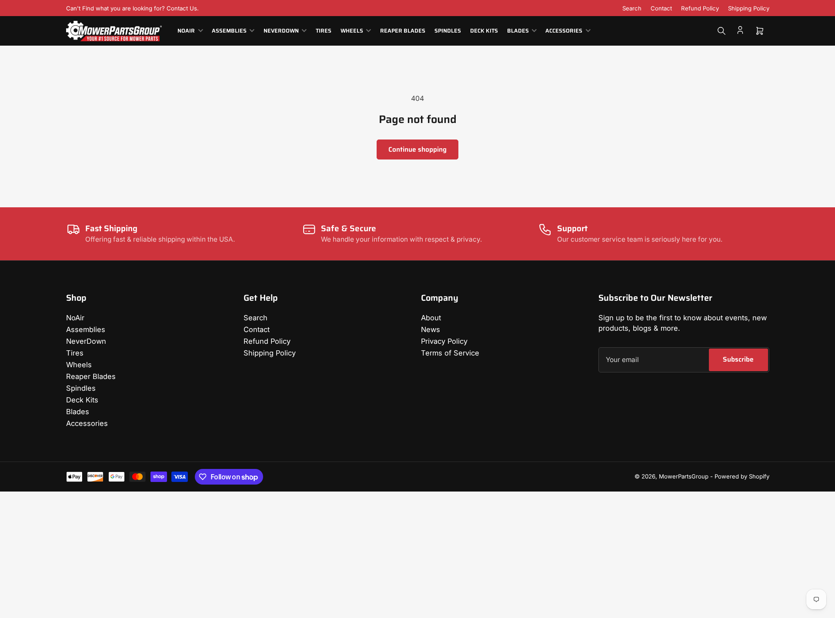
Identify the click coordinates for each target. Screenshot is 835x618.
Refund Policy (700, 8)
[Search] (721, 30)
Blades (518, 31)
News (430, 329)
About (431, 317)
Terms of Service (450, 353)
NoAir (186, 31)
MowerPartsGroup (683, 476)
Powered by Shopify (742, 476)
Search (631, 8)
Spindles (447, 31)
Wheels (352, 31)
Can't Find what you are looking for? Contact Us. (132, 8)
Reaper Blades (402, 31)
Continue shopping (417, 149)
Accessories (563, 31)
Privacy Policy (444, 341)
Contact (661, 8)
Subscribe (738, 359)
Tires (323, 31)
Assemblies (229, 31)
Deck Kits (484, 31)
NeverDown (281, 31)
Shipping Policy (748, 8)
